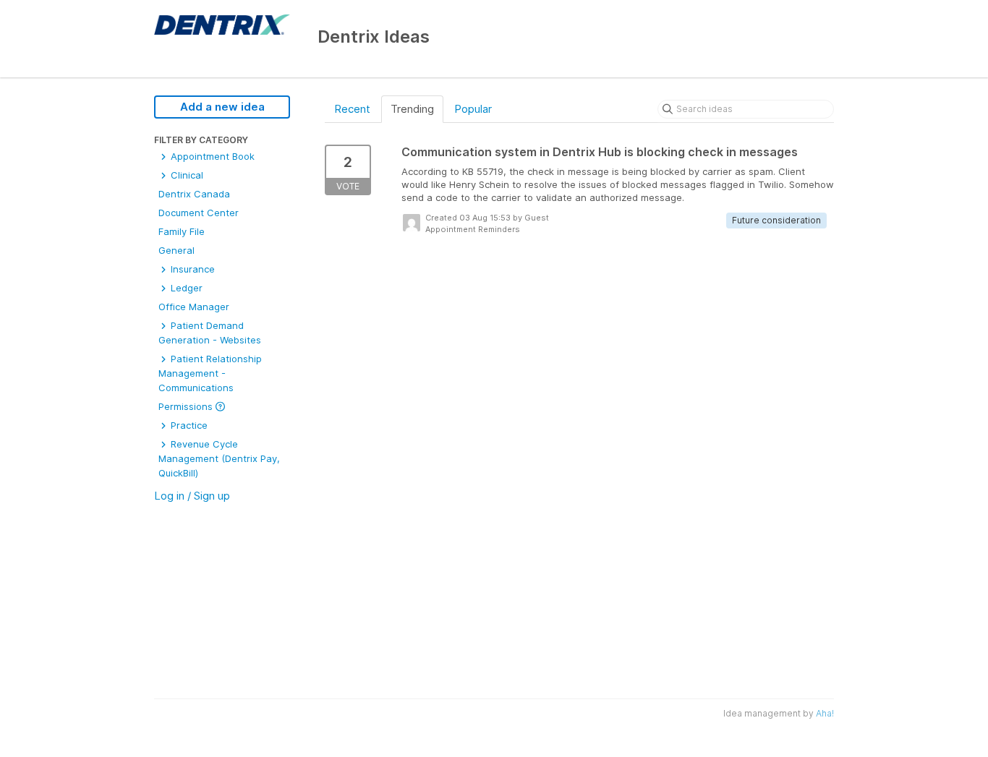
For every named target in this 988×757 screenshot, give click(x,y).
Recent (352, 109)
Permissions (187, 406)
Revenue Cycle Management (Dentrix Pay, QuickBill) (219, 458)
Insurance (191, 269)
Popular (473, 109)
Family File (181, 231)
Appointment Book (211, 156)
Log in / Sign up (192, 495)
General (176, 250)
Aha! (825, 713)
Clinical (185, 175)
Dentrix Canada (194, 194)
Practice (188, 425)
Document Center (198, 212)
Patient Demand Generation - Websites (209, 333)
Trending (412, 109)
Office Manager (193, 306)
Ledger (185, 288)
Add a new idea (222, 107)
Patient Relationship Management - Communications (210, 373)
